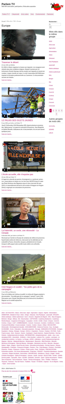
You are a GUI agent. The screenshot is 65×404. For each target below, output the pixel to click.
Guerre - (23, 333)
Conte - (58, 323)
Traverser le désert (10, 62)
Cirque (51, 99)
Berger (51, 78)
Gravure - (18, 333)
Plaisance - (16, 349)
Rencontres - (24, 353)
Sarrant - (41, 355)
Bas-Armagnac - (57, 317)
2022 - (4, 312)
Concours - (37, 323)
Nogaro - (14, 345)
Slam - (20, 357)
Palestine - (14, 347)
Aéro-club (52, 44)
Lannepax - (54, 337)
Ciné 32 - (56, 321)
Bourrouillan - (25, 319)
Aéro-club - (23, 312)
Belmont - (5, 319)
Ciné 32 (51, 92)
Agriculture (52, 48)
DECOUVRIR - (52, 325)
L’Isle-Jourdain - (32, 337)
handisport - (30, 333)
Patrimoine (50, 14)
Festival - (48, 331)
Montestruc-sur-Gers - (41, 343)
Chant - (46, 321)
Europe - (23, 331)
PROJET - (40, 351)
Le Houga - (26, 339)
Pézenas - (5, 349)
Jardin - (50, 335)
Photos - (10, 349)
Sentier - (55, 355)
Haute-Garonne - (39, 333)
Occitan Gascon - (50, 345)
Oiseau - (58, 345)
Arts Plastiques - (41, 315)
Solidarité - (31, 357)
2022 (50, 41)
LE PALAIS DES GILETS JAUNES (17, 120)
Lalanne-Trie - (41, 337)
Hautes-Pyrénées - (50, 333)
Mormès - (51, 343)
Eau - (51, 327)
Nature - (4, 345)
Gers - (13, 333)
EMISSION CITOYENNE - (49, 329)
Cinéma (51, 95)
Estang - (11, 331)
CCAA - (36, 321)
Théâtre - (48, 359)
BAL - (50, 317)
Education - (18, 329)
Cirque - (10, 323)
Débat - (45, 325)
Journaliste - (16, 337)
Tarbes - (60, 357)
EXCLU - (29, 331)
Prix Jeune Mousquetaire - (22, 351)
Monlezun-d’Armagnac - (9, 343)
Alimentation (53, 51)
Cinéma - (4, 323)
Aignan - (41, 312)
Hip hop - (58, 333)
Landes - (48, 337)
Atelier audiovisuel (54, 72)
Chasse (51, 89)
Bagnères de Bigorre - (41, 317)
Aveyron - (32, 317)
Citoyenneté (15, 14)
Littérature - (38, 339)
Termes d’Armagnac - (34, 359)
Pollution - (42, 349)
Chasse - (51, 321)
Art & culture (25, 14)
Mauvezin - (38, 341)
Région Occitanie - (14, 353)
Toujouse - (5, 361)
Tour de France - (20, 361)
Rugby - (53, 353)
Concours (52, 106)
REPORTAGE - (33, 353)
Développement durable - (17, 327)
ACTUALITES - (10, 312)
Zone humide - (11, 363)
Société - (25, 357)
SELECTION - (48, 355)
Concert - (31, 323)
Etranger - (17, 331)
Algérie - (46, 312)
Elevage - (38, 329)
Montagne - (30, 343)
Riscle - (48, 353)
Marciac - (10, 341)
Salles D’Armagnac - (21, 355)
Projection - (33, 351)
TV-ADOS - (40, 361)
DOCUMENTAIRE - (31, 327)
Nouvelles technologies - (37, 345)
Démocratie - (6, 327)
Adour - (17, 312)
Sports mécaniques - (51, 357)
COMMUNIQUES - (22, 323)
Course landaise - (20, 325)
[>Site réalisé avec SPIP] (33, 371)
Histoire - (4, 335)
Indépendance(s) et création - (16, 335)
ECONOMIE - (6, 329)
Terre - (43, 359)
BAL (50, 75)
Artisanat (51, 58)
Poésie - (23, 349)
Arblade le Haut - (15, 315)
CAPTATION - (34, 319)
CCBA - (41, 321)
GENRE (51, 129)
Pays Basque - (44, 347)
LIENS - (32, 339)
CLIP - (15, 323)
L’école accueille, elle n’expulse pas (17, 174)
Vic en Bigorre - (54, 361)
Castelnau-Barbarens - (46, 319)
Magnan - (5, 341)
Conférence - (51, 323)
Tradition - (28, 361)
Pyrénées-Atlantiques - (51, 351)
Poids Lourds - (30, 349)
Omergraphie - (6, 347)
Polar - (37, 349)
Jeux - (55, 335)
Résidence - (42, 353)
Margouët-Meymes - (19, 341)
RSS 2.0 (26, 371)
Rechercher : (53, 21)
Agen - (29, 312)
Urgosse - (47, 361)
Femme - (42, 331)
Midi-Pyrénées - (47, 341)
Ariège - (27, 315)
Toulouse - (11, 361)
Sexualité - (14, 357)
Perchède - (58, 347)
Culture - (35, 325)
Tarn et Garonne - (7, 359)
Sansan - (31, 355)
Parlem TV (8, 4)
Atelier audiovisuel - (18, 317)
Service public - (6, 357)
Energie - (60, 329)
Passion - (33, 347)
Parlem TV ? (6, 14)
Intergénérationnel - (42, 335)
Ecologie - (56, 327)
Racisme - (5, 353)
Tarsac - (25, 359)
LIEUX (51, 133)
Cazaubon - (30, 321)
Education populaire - (28, 329)
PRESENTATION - (51, 349)
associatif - (49, 315)
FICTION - (54, 331)
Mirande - (54, 341)
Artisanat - (33, 315)
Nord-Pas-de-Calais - (23, 345)
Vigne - (4, 363)
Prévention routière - (8, 351)
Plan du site (5, 371)
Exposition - (35, 331)
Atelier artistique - (7, 317)
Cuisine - (29, 325)
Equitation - (5, 331)
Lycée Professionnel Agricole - (51, 339)
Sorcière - (38, 357)
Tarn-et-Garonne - (17, 359)
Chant (51, 85)
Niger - (9, 345)
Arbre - (22, 315)
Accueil (3, 21)
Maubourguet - (30, 341)
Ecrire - (12, 329)
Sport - (43, 357)
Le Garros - (19, 339)
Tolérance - (54, 359)
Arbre (50, 55)
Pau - (38, 347)
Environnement (40, 14)
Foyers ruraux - (6, 333)
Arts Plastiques (53, 61)
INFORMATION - (30, 335)
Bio (50, 82)
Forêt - (59, 331)
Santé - (36, 355)
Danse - (40, 325)
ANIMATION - (6, 315)
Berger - (10, 319)
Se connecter (14, 371)
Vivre (32, 14)
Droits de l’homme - (43, 327)
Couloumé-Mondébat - (8, 325)
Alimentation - (53, 312)
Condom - (44, 323)
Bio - (19, 319)
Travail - (33, 361)
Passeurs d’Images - (23, 347)
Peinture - (52, 347)
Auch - (27, 317)
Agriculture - (35, 312)
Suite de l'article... (7, 80)
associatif (52, 65)
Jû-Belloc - (23, 337)
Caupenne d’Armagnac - (18, 321)
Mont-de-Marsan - (21, 343)
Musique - (56, 343)
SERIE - (60, 355)
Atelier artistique (54, 68)
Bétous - (15, 319)
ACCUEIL (52, 126)
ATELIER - (56, 315)
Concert (51, 102)
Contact (21, 371)
